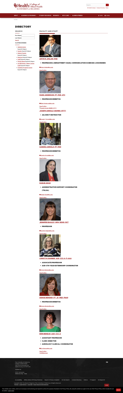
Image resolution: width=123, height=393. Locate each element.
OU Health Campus (91, 7)
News (107, 7)
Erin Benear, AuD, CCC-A (50, 334)
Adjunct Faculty (22, 53)
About (16, 15)
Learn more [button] (11, 390)
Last (46, 353)
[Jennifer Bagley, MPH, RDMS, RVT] (50, 209)
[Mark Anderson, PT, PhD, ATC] (50, 82)
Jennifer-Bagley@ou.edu (47, 231)
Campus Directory (101, 7)
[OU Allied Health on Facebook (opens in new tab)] (106, 362)
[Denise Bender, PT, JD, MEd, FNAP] (50, 284)
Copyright (30, 384)
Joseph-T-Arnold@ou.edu (48, 119)
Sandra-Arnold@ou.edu (47, 155)
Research (56, 15)
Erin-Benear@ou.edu (46, 348)
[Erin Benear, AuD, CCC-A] (50, 321)
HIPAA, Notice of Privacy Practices (33, 380)
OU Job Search (66, 380)
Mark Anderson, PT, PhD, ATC (52, 95)
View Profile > (43, 70)
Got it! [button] (118, 389)
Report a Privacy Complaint (52, 380)
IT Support (93, 380)
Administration (22, 47)
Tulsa (25, 373)
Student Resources (45, 15)
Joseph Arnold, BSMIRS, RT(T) (52, 111)
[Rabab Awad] (50, 170)
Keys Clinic (65, 15)
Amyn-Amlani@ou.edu (47, 67)
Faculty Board (21, 61)
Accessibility (18, 380)
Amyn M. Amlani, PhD (48, 59)
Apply (101, 15)
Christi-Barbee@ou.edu (47, 270)
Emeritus (20, 57)
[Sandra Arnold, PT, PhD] (50, 134)
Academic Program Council (25, 67)
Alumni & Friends (77, 15)
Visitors (86, 380)
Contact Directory (76, 380)
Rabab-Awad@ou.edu (47, 194)
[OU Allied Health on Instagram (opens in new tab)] (107, 362)
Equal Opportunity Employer (40, 384)
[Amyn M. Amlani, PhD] (50, 46)
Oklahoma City (19, 373)
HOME (15, 19)
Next (44, 353)
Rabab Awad (45, 183)
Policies (16, 384)
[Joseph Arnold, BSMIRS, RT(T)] (48, 108)
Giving (108, 15)
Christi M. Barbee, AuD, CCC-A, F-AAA (55, 258)
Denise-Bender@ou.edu (47, 306)
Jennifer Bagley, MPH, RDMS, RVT (54, 222)
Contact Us (18, 369)
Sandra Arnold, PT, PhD (50, 147)
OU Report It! (101, 380)
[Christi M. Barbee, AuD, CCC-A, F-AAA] (50, 245)
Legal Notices (23, 384)
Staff (19, 59)
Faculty (20, 51)
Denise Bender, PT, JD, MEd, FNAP (53, 297)
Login (106, 385)
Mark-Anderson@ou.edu (47, 103)
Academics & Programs (28, 15)
